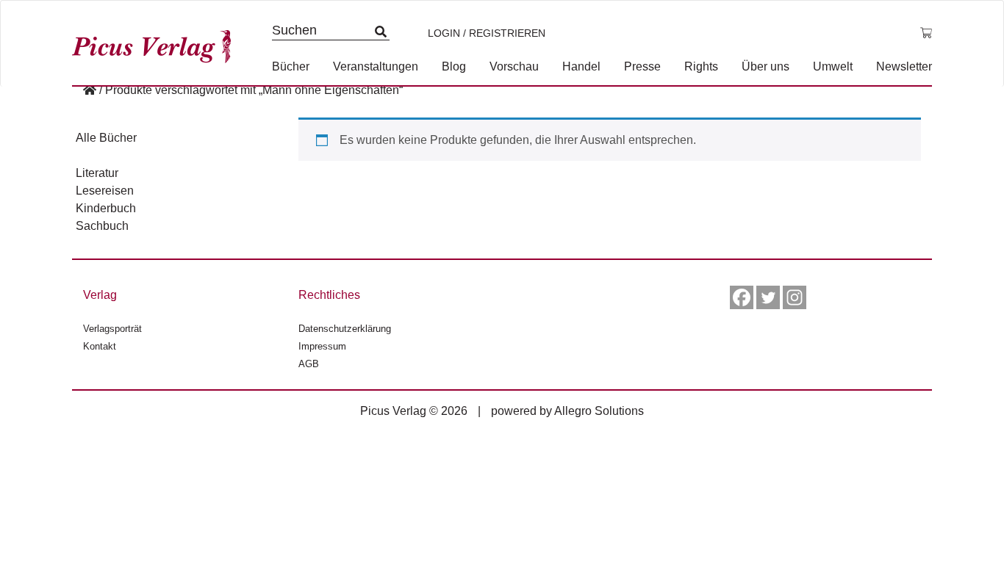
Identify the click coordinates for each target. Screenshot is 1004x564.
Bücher (290, 66)
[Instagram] (794, 297)
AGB (308, 363)
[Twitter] (768, 297)
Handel (581, 66)
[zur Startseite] (156, 43)
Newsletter (904, 66)
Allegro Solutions (599, 411)
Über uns (765, 66)
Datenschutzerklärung (344, 328)
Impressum (322, 346)
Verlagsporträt (112, 328)
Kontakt (99, 346)
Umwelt (833, 66)
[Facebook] (741, 297)
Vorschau (514, 66)
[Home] (89, 90)
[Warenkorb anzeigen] (926, 33)
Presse (642, 66)
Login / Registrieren (486, 33)
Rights (701, 66)
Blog (454, 66)
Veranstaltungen (375, 66)
